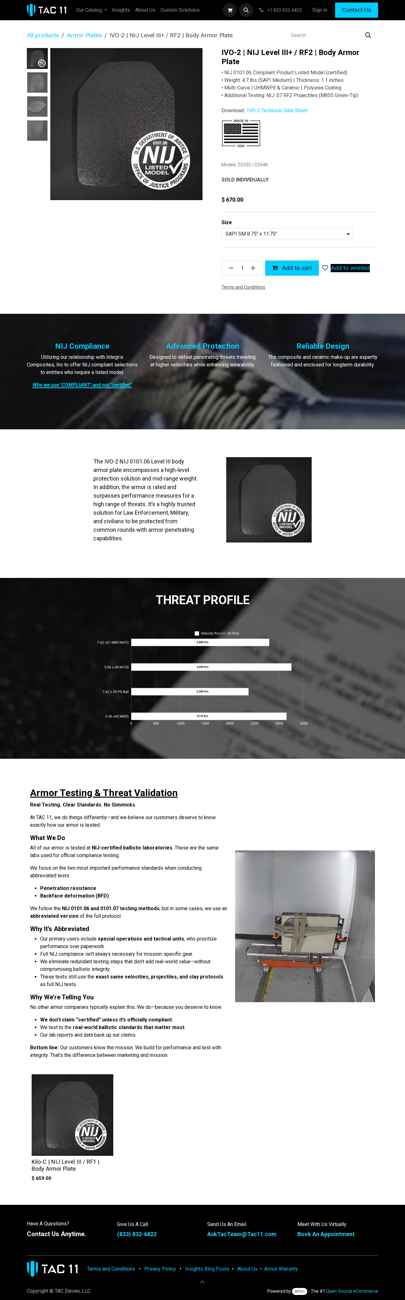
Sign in (319, 10)
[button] (246, 10)
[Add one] (254, 268)
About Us (247, 1269)
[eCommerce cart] (230, 10)
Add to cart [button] (296, 268)
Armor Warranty (281, 1269)
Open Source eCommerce (352, 1291)
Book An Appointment (326, 1234)
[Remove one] (229, 268)
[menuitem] (91, 10)
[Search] (368, 35)
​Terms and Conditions (111, 1269)
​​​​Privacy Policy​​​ (160, 1269)
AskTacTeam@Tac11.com (242, 1234)
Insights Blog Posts (206, 1269)
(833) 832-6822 (137, 1234)
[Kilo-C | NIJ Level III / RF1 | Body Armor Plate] (72, 1115)
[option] (202, 1129)
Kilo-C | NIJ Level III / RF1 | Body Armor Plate (65, 1165)
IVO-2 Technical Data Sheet (277, 110)
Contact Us (356, 10)
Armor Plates (84, 35)
